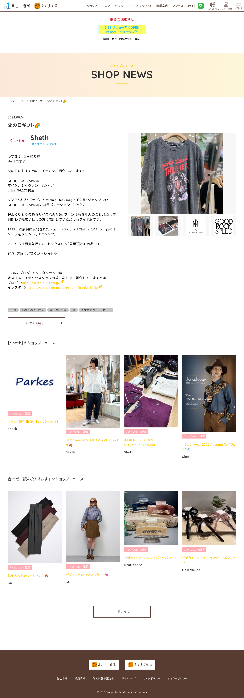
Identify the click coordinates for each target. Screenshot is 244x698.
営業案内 (162, 6)
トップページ (15, 101)
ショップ (92, 6)
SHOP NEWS (35, 101)
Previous (9, 407)
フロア (106, 6)
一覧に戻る (122, 611)
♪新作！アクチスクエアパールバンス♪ (150, 557)
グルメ (119, 6)
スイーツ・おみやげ (139, 6)
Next (234, 407)
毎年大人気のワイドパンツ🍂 (28, 575)
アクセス (178, 6)
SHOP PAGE (34, 323)
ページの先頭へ (239, 682)
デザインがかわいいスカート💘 (87, 574)
